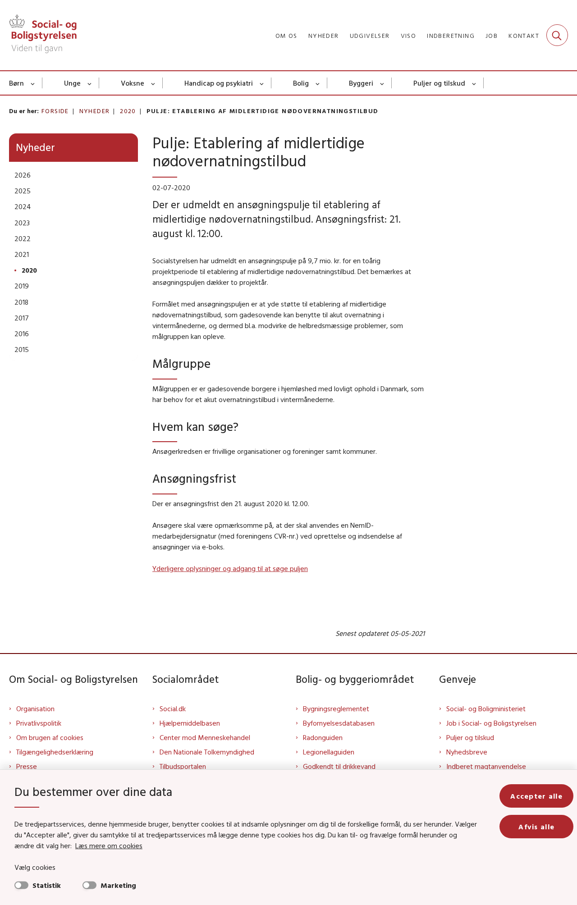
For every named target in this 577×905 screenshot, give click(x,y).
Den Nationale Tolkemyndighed (207, 751)
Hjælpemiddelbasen (190, 722)
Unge (72, 82)
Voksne (132, 82)
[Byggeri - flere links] (382, 83)
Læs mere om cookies (108, 845)
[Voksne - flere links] (153, 83)
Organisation (35, 708)
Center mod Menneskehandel (205, 737)
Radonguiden (323, 737)
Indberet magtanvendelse (486, 766)
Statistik (46, 885)
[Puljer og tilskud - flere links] (474, 83)
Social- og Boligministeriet (486, 708)
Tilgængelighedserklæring (54, 751)
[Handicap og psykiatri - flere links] (262, 83)
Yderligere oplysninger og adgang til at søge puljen (230, 568)
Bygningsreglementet (336, 708)
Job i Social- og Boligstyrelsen (491, 722)
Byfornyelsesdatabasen (339, 722)
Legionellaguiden (328, 751)
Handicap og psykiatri (218, 82)
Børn (16, 82)
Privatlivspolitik (38, 722)
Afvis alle (536, 826)
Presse (26, 766)
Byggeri (361, 82)
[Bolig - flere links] (318, 83)
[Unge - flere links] (90, 83)
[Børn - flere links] (33, 83)
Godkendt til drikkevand (339, 766)
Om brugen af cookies (49, 737)
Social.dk (173, 708)
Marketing (118, 885)
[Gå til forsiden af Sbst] (43, 35)
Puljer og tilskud (439, 82)
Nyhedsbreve (466, 751)
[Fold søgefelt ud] (557, 35)
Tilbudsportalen (183, 766)
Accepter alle (536, 795)
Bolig (301, 82)
